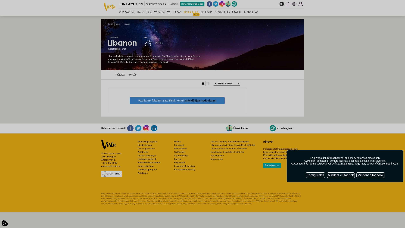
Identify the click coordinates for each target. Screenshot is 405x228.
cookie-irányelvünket (373, 160)
